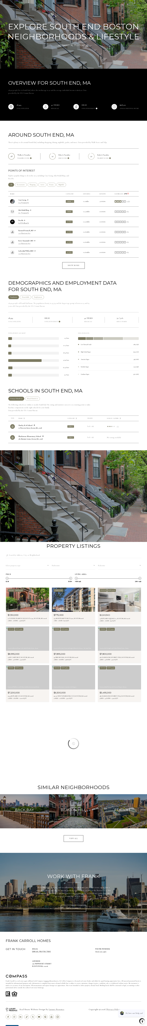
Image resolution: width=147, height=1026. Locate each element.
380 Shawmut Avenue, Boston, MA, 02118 (30, 439)
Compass (46, 981)
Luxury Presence (56, 1009)
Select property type (13, 566)
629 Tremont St (23, 203)
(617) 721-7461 (100, 952)
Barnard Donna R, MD (26, 231)
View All (73, 838)
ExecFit (20, 220)
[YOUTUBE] (39, 1017)
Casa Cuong (22, 200)
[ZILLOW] (51, 1017)
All (12, 185)
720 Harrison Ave (24, 233)
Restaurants (22, 185)
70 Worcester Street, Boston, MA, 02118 (30, 428)
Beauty (52, 185)
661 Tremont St (23, 213)
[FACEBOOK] (8, 1017)
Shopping (33, 185)
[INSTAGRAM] (14, 1017)
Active (43, 185)
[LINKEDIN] (20, 1017)
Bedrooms (101, 566)
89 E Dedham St (23, 223)
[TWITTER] (33, 1017)
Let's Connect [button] (73, 908)
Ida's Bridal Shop (23, 210)
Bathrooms (56, 566)
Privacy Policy (113, 1009)
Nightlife (62, 185)
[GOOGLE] (45, 1017)
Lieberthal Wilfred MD (26, 251)
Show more (73, 265)
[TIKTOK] (26, 1017)
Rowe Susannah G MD (25, 241)
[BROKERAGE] (57, 1017)
